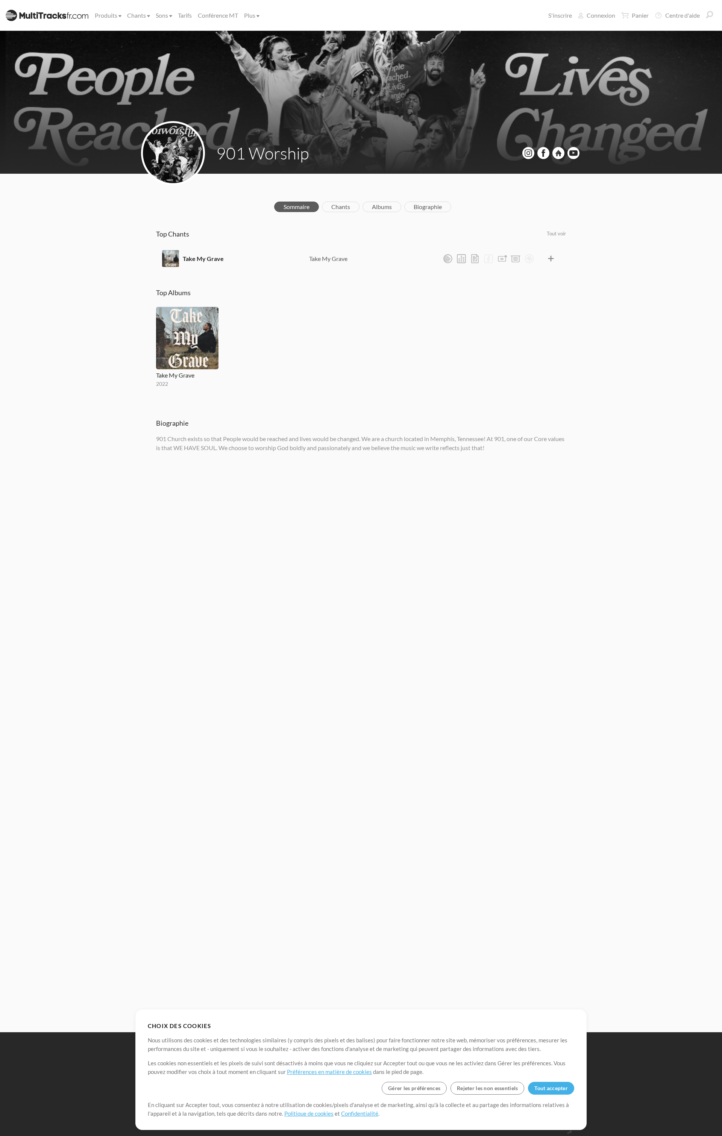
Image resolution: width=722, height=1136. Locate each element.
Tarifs (185, 15)
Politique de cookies (309, 1113)
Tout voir (556, 234)
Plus (249, 15)
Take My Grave (203, 258)
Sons (162, 15)
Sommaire (296, 206)
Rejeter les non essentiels (487, 1088)
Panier (640, 15)
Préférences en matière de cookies (329, 1071)
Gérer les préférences (414, 1088)
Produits (106, 15)
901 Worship (262, 153)
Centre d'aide (682, 15)
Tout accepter (551, 1088)
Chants (136, 15)
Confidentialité (359, 1113)
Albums (382, 206)
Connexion (601, 15)
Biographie (428, 206)
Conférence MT (218, 15)
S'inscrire (560, 15)
